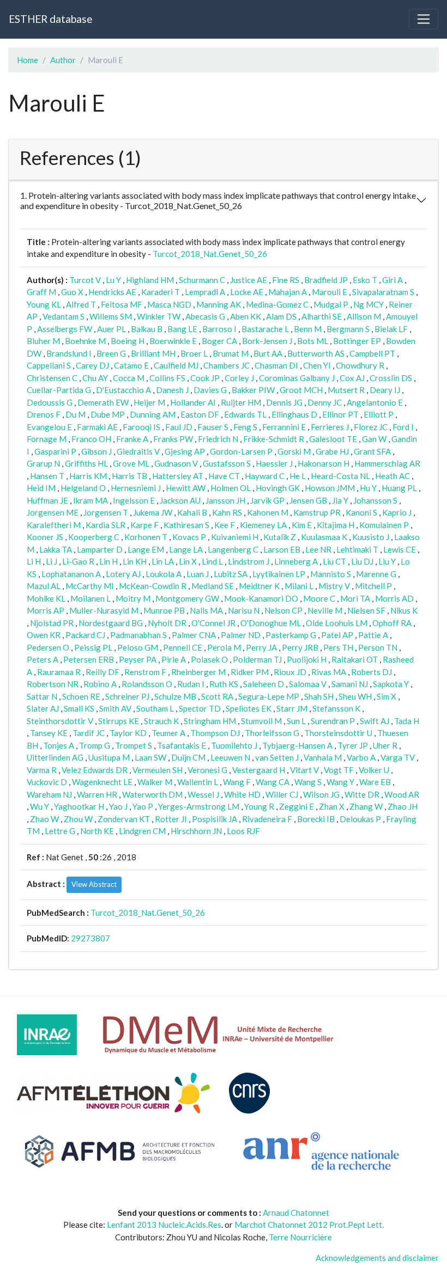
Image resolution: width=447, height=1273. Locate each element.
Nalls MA (206, 610)
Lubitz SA (230, 574)
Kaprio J (397, 512)
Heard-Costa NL (340, 476)
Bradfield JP (326, 280)
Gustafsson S (227, 463)
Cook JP (205, 378)
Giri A (392, 280)
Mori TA (355, 598)
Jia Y (340, 500)
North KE (97, 831)
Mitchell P (373, 586)
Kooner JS (45, 537)
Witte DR (362, 794)
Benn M (308, 329)
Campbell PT (372, 353)
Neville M (324, 610)
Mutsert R (346, 390)
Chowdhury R (360, 365)
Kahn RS (227, 512)
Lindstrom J (248, 561)
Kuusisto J (370, 537)
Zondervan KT (124, 819)
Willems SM (110, 316)
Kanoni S (361, 512)
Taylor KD (128, 733)
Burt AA (267, 353)
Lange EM (146, 549)
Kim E (302, 525)
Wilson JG (321, 794)
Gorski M (294, 451)
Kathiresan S (186, 525)
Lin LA (163, 561)
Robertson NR (52, 684)
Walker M (154, 782)
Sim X (386, 696)
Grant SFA (372, 451)
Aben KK (245, 316)
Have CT (224, 476)
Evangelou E (49, 427)
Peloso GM (137, 647)
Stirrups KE (118, 721)
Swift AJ (374, 721)
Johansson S (375, 500)
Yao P (142, 806)
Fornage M (47, 439)
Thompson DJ (215, 733)
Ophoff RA (392, 623)
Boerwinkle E (173, 341)
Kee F (224, 525)
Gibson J (96, 451)
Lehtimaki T (357, 549)
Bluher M (43, 341)
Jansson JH (225, 500)
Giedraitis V (138, 451)
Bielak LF (391, 329)
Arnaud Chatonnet (296, 1212)
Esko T (365, 280)
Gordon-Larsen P (241, 451)
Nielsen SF (366, 610)
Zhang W (366, 806)
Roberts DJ (371, 672)
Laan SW (150, 757)
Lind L (212, 561)
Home (27, 60)
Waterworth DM (152, 794)
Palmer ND (241, 635)
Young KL (44, 304)
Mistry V (334, 586)
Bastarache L (265, 329)
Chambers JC (226, 365)
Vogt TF (339, 770)
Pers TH (338, 647)
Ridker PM (250, 672)
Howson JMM (330, 488)
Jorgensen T (105, 512)
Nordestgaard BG (110, 623)
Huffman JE (47, 500)
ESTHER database (50, 19)
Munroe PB (164, 610)
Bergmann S (348, 329)
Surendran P (333, 721)
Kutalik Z (279, 537)
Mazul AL (44, 586)
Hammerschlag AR (387, 463)
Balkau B (146, 329)
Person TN (377, 647)
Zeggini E (296, 806)
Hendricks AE (112, 292)
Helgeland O (83, 488)
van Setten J (277, 757)
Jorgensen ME (52, 512)
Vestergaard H (258, 770)
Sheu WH (355, 696)
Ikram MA (90, 500)
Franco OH (91, 439)
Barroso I (219, 329)
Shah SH (319, 696)
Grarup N (43, 463)
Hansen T (47, 476)
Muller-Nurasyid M (103, 610)
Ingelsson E (134, 500)
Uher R (385, 745)
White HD (242, 794)
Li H (34, 561)
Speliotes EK (248, 708)
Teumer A (168, 733)
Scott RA (217, 696)
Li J (51, 561)
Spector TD (200, 708)
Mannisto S (330, 574)
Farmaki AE (97, 427)
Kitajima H (335, 525)
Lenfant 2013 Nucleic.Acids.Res (164, 1224)
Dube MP (107, 414)
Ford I (403, 427)
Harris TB (129, 476)
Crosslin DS (391, 378)
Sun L (296, 721)
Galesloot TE (333, 439)
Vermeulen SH (157, 770)
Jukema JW (152, 512)
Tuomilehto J (234, 745)
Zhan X (332, 806)
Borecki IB (316, 819)
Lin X (188, 561)
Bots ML (312, 341)
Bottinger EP (357, 341)
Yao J (118, 806)
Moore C (319, 598)
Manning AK (218, 304)
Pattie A (373, 635)
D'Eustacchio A (123, 390)
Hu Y (368, 488)
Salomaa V (308, 684)
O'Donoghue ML (270, 623)
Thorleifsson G (272, 733)
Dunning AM (153, 414)
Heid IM (41, 488)
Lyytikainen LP (278, 574)
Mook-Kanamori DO (261, 598)
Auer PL (111, 329)
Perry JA (261, 647)
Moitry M (133, 598)
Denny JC (324, 402)
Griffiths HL (86, 463)
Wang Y (340, 782)
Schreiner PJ (127, 696)
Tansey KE (49, 733)
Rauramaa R (59, 672)
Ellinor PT (340, 414)
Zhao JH (403, 806)
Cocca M (128, 378)
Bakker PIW (253, 390)
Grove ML (131, 463)
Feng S (245, 427)
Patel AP (337, 635)
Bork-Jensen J (267, 341)
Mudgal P (330, 304)
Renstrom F (145, 672)
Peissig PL (93, 647)
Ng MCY (368, 304)
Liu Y (387, 561)
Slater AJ (43, 708)
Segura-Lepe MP (268, 696)
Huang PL (399, 488)
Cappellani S (49, 365)
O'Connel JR (213, 623)
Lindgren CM (142, 831)
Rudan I (190, 684)
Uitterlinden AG (55, 757)
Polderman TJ (257, 659)
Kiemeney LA (263, 525)
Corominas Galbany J (297, 378)
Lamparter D (100, 549)
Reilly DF (102, 672)
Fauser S (212, 427)
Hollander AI (193, 402)
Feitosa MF (121, 304)
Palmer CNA (194, 635)
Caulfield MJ (176, 365)
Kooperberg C (93, 537)
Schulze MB (175, 696)
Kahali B (192, 512)
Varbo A (361, 757)
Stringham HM (210, 721)
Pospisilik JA (214, 819)
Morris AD (394, 598)
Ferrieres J (330, 427)
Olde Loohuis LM (336, 623)
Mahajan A (287, 292)
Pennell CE (182, 647)
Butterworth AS (316, 353)
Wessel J (203, 794)
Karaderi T (160, 292)
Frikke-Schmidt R (273, 439)
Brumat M (231, 353)
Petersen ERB (88, 659)
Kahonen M (267, 512)
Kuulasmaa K (324, 537)
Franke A (132, 439)
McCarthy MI (89, 586)
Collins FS (167, 378)
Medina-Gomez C (277, 304)
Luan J (197, 574)
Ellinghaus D (294, 414)
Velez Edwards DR (95, 770)
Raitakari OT (354, 659)
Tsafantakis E (181, 745)
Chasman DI (276, 365)
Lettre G (60, 831)
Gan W (374, 439)
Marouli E (329, 292)
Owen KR (44, 635)
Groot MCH (301, 390)
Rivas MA (328, 672)
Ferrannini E (284, 427)
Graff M (41, 292)
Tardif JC (89, 733)
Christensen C (52, 378)
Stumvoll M (261, 721)
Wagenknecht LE (102, 782)
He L (297, 476)
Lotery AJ (123, 574)
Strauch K (161, 721)
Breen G (111, 353)
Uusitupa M (109, 757)
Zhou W (78, 819)
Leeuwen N (230, 757)
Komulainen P (384, 525)
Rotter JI (171, 819)
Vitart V (304, 770)
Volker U (374, 770)
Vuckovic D (47, 782)
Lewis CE (399, 549)
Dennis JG (284, 402)
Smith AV (115, 708)
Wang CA (272, 782)
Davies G (210, 390)
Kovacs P (189, 537)
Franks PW (173, 439)
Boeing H (127, 341)
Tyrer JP (352, 745)
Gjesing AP (185, 451)
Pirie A (173, 659)
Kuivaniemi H (234, 537)
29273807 (90, 938)
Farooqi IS (141, 427)
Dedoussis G (50, 402)
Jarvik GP (267, 500)
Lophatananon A (71, 574)
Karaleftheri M (54, 525)
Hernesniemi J (136, 488)
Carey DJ (92, 365)
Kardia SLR (105, 525)
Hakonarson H (323, 463)
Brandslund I (69, 353)
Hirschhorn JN (196, 831)
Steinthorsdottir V (60, 721)
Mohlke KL (46, 598)
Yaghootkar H (79, 806)
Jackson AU (180, 500)
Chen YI (317, 365)
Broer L (194, 353)
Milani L (299, 586)
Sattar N (42, 696)
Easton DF (199, 414)
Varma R (42, 770)
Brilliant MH (153, 353)
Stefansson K (336, 708)
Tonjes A (58, 745)
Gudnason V (176, 463)
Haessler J (274, 463)
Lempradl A (205, 292)
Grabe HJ (332, 451)
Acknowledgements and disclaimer (377, 1258)
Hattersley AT (177, 476)
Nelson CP (283, 610)
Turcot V (85, 280)
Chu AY (95, 378)
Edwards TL (245, 414)
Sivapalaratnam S (383, 292)
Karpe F (144, 525)
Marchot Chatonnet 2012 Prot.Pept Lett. (309, 1224)
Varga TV (397, 757)
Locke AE (246, 292)
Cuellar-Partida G (59, 390)
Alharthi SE (321, 316)
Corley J (239, 378)
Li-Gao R (78, 561)
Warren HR (97, 794)
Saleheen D (263, 684)
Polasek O (209, 659)
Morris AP (45, 610)
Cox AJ (352, 378)
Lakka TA (55, 549)
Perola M (224, 647)
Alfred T (81, 304)
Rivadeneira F (267, 819)
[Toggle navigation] (423, 19)
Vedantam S (63, 316)
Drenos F (44, 414)
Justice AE (248, 280)
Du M (75, 414)
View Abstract (94, 884)
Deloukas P (360, 819)
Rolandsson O (147, 684)
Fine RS (285, 280)
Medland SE (212, 586)
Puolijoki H (307, 659)
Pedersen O (48, 647)
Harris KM (88, 476)
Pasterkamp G (290, 635)
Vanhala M (323, 757)
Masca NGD (169, 304)
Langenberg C (233, 549)
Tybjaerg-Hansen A (297, 745)
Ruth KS (223, 684)
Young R (259, 806)
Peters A (42, 659)
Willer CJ (281, 794)
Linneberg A (296, 561)
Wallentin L (197, 782)
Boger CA (219, 341)
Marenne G (376, 574)
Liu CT (334, 561)
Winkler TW (158, 316)
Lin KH (135, 561)
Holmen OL (230, 488)
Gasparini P (55, 451)
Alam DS (281, 316)
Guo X (72, 292)
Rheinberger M (198, 672)
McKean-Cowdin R (152, 586)
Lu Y (113, 280)
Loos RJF (243, 831)
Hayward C (265, 476)
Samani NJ (349, 684)
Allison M (364, 316)
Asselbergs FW (64, 329)
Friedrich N (218, 439)
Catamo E (131, 365)
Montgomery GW (187, 598)
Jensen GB (308, 500)
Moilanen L (90, 598)
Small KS (79, 708)
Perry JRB (300, 647)
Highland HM (150, 280)
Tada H (406, 721)
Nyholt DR (167, 623)
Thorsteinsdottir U (338, 733)
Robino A (100, 684)
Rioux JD (290, 672)
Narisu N (243, 610)
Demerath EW (103, 402)
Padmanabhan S (138, 635)
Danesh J (172, 390)
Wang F (237, 782)
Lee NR (318, 549)
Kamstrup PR (317, 512)
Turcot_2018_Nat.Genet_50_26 (210, 254)
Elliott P (379, 414)
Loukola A (164, 574)
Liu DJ (362, 561)
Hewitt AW (186, 488)
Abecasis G (205, 316)
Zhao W (44, 819)
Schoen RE (81, 696)
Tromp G (94, 745)
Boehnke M (85, 341)
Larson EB (281, 549)
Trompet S (133, 745)
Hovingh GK (278, 488)
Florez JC (371, 427)
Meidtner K (259, 586)
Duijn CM (188, 757)
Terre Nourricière (300, 1237)
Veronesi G (207, 770)
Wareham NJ (49, 794)
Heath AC (392, 476)
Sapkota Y (391, 684)
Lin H (108, 561)
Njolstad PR (52, 623)
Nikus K (404, 610)
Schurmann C (202, 280)
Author (63, 60)
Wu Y (39, 806)
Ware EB (375, 782)
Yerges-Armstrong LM (198, 806)
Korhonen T (145, 537)
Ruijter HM (241, 402)
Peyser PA (137, 659)
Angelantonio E (375, 402)
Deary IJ (385, 390)
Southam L (155, 708)
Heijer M (149, 402)
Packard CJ (85, 635)
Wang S (308, 782)
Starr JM (291, 708)
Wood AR (401, 794)
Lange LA (186, 549)
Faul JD (178, 427)
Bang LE (182, 329)
